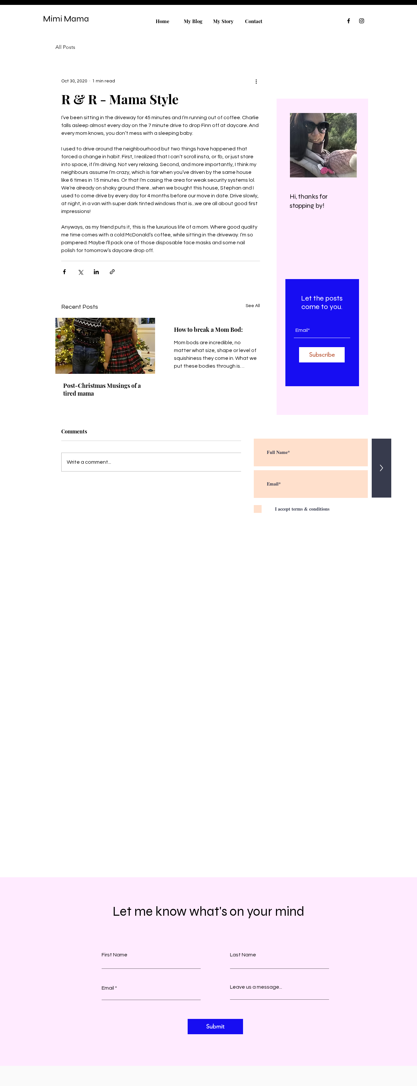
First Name (114, 954)
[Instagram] (361, 21)
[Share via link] (112, 272)
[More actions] (256, 81)
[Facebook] (348, 21)
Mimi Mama (66, 19)
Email (108, 988)
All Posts (65, 47)
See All (253, 305)
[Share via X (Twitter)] (80, 272)
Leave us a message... (256, 987)
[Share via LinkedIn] (96, 272)
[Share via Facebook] (64, 272)
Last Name (243, 954)
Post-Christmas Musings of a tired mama (102, 389)
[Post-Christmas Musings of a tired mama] (105, 346)
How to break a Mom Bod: (208, 329)
